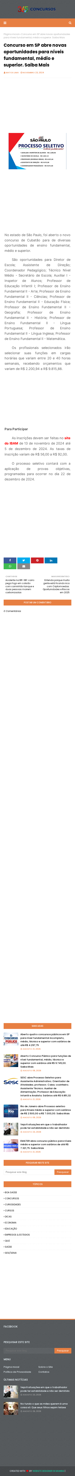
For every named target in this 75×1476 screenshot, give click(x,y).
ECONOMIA (10, 1222)
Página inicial (11, 34)
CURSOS (9, 1210)
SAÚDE (8, 1246)
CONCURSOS (12, 1198)
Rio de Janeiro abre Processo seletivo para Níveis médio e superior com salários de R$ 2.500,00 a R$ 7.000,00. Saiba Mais (45, 1110)
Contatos (43, 1372)
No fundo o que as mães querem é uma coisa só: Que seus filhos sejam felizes (44, 1405)
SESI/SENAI (11, 1252)
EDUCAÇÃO (11, 1228)
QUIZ (7, 1240)
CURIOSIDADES (13, 1204)
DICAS (8, 1216)
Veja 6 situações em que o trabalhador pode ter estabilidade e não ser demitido (45, 1126)
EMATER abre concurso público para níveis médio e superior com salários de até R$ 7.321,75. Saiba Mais (45, 1144)
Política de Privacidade (17, 1372)
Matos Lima (12, 72)
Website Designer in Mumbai (48, 1471)
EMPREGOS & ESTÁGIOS (17, 1234)
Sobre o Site (45, 1367)
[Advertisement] (37, 107)
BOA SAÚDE (11, 1192)
